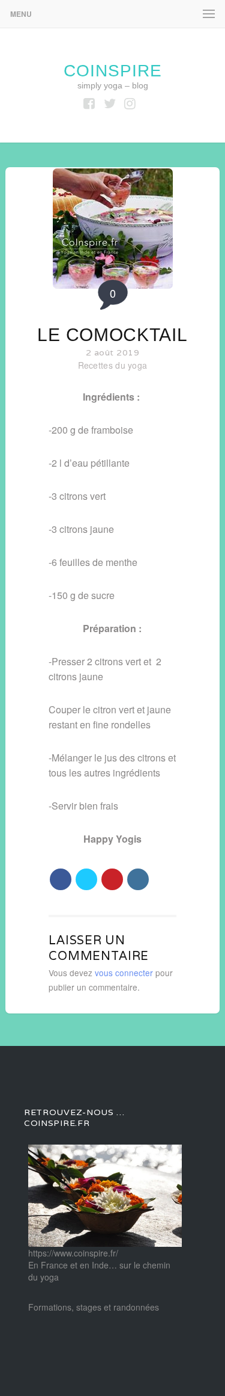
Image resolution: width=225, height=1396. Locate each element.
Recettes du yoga (113, 365)
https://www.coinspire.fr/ (73, 1253)
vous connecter (124, 973)
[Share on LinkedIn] (138, 879)
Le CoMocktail (112, 335)
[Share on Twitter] (86, 879)
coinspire (113, 70)
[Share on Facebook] (60, 879)
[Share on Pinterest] (112, 879)
